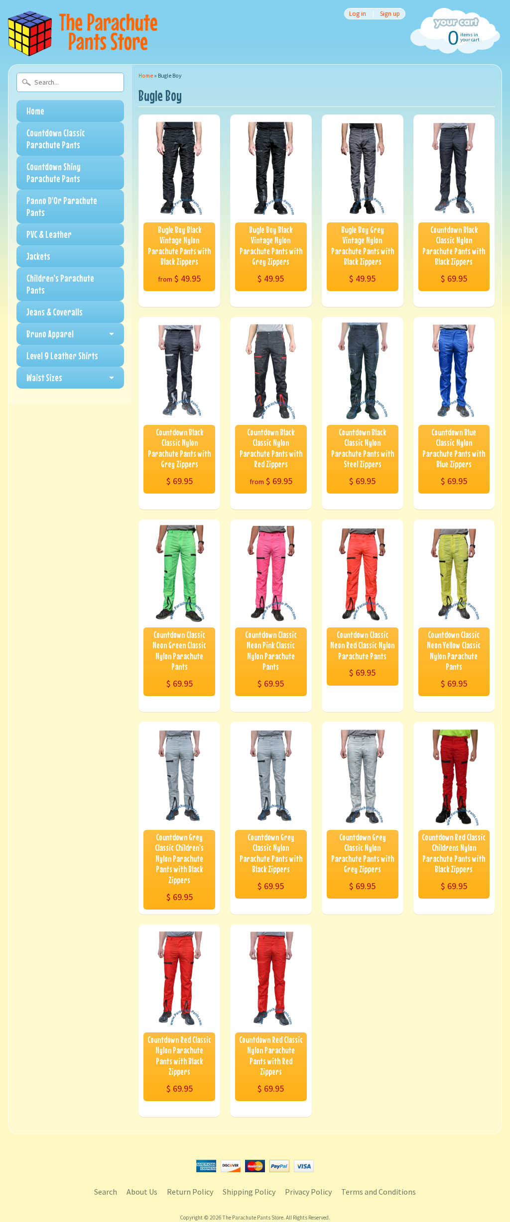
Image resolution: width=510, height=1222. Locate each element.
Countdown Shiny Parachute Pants (53, 172)
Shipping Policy (249, 1192)
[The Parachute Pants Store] (82, 50)
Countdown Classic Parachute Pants (55, 138)
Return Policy (190, 1192)
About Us (142, 1192)
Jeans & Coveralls (54, 311)
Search (105, 1192)
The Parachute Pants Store (253, 1217)
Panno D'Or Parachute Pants (61, 206)
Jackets (38, 256)
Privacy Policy (308, 1192)
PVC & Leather (49, 234)
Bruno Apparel (50, 333)
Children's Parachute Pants (60, 284)
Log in (357, 13)
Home (35, 110)
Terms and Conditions (378, 1192)
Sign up (390, 13)
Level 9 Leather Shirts (62, 355)
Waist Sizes (44, 377)
